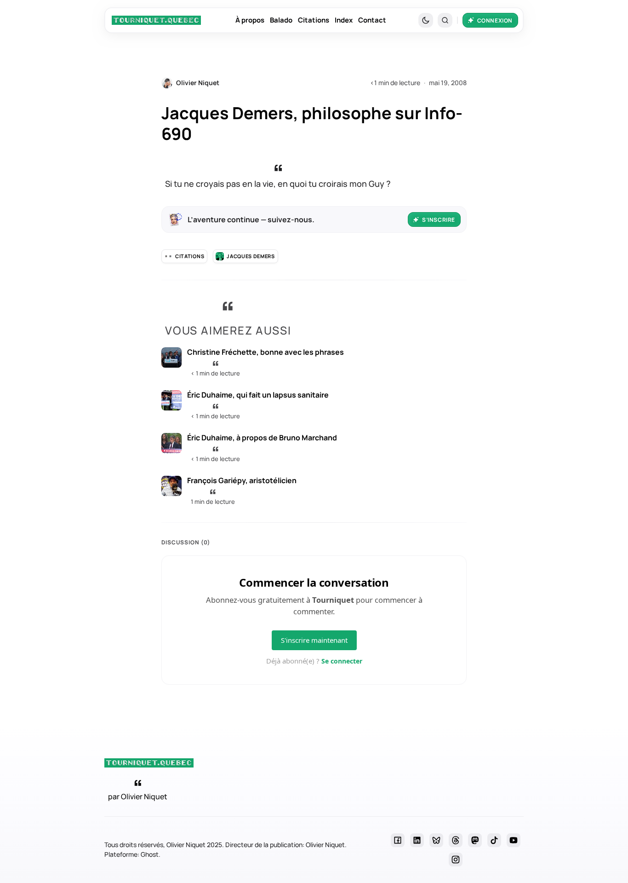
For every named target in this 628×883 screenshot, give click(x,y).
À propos (249, 20)
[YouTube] (513, 840)
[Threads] (455, 840)
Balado (281, 20)
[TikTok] (494, 840)
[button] (445, 20)
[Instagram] (455, 859)
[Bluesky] (436, 840)
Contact (372, 20)
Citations (313, 20)
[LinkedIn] (417, 840)
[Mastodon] (475, 840)
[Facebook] (398, 840)
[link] (156, 20)
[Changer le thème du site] (425, 20)
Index (344, 20)
